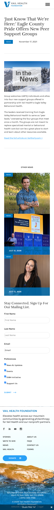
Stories (7, 437)
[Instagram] (21, 429)
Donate (12, 458)
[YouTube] (15, 429)
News (5, 445)
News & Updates (14, 365)
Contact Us (32, 445)
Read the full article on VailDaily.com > (23, 138)
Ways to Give (9, 441)
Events (10, 371)
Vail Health (8, 449)
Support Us (12, 383)
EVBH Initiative (14, 377)
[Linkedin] (10, 429)
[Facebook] (4, 429)
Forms (30, 449)
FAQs (29, 441)
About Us (31, 437)
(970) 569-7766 (27, 497)
